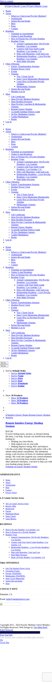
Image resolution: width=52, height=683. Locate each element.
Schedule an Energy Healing (18, 466)
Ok (1, 640)
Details (34, 466)
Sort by (21, 373)
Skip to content (6, 1)
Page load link (6, 635)
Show (19, 398)
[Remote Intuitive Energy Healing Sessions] (29, 416)
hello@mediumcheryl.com (17, 599)
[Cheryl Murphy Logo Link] (26, 6)
